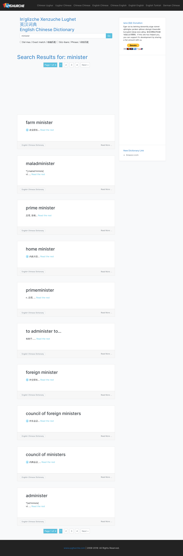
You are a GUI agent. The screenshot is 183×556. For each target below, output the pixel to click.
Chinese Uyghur (45, 5)
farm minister (39, 122)
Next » (85, 65)
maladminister (40, 163)
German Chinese (171, 5)
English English (136, 5)
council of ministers (46, 454)
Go (109, 35)
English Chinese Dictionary (33, 145)
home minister (40, 249)
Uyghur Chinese (63, 5)
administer (36, 495)
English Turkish (153, 5)
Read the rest (47, 130)
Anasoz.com (132, 155)
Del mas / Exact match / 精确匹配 (39, 42)
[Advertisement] (66, 89)
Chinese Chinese (82, 5)
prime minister (40, 207)
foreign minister (42, 372)
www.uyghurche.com (74, 548)
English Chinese (100, 5)
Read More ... (106, 145)
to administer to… (43, 331)
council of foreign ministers (53, 413)
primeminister (40, 290)
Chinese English (118, 5)
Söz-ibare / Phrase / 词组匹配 (73, 42)
